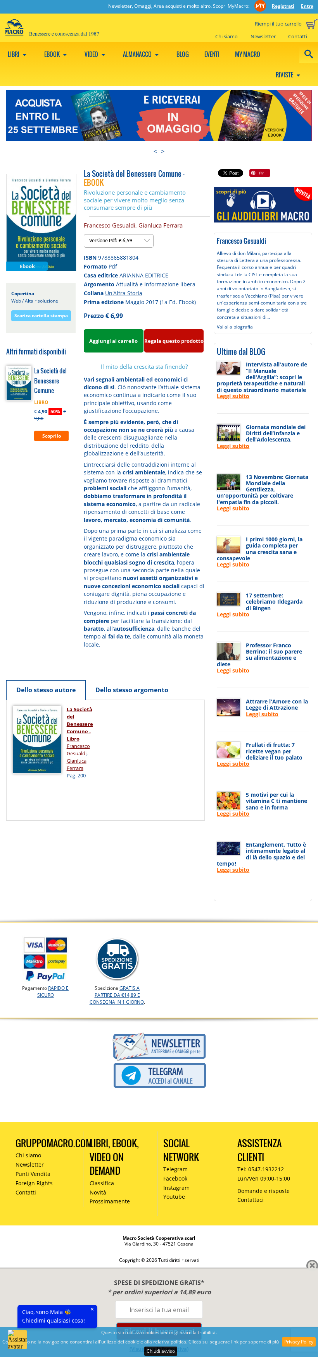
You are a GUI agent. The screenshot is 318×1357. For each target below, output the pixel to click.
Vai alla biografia (235, 326)
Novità (98, 1192)
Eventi (211, 54)
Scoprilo (51, 436)
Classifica (102, 1183)
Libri (14, 54)
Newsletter (263, 36)
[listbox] (119, 241)
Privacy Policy (298, 1341)
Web (16, 301)
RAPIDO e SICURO (53, 991)
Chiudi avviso (161, 1351)
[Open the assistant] (17, 1339)
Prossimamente (110, 1201)
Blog (182, 54)
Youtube (174, 1196)
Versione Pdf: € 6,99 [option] (111, 240)
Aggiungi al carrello (113, 340)
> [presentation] (162, 151)
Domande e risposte (263, 1190)
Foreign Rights (34, 1183)
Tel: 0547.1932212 (260, 1169)
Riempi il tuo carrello (278, 23)
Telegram (175, 1169)
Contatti (297, 36)
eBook (52, 54)
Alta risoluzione (41, 301)
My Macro (247, 54)
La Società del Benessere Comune (50, 380)
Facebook (175, 1178)
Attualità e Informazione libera (155, 284)
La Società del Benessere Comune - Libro (80, 724)
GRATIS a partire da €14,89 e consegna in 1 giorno (117, 995)
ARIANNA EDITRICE (143, 275)
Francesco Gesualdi (109, 225)
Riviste (285, 74)
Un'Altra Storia (123, 293)
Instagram (176, 1187)
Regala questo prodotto (174, 340)
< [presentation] (155, 151)
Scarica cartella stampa (41, 315)
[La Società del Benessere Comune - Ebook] (41, 222)
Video (92, 54)
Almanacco (138, 54)
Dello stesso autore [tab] (46, 690)
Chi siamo (226, 36)
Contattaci (250, 1199)
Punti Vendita (33, 1173)
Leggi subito (233, 396)
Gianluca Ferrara (160, 225)
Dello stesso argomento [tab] (131, 690)
